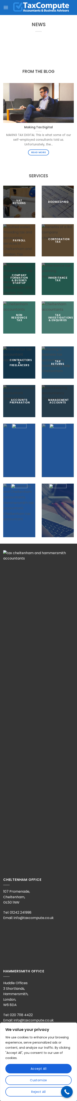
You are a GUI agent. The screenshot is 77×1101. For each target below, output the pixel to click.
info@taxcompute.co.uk (34, 917)
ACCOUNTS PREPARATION (20, 401)
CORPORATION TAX (59, 240)
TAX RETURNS (57, 362)
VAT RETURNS (19, 202)
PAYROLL (19, 240)
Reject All (38, 1092)
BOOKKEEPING (58, 201)
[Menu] (5, 7)
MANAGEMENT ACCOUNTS (58, 401)
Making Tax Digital (38, 127)
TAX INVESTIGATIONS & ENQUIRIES (60, 317)
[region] (38, 1062)
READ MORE (38, 152)
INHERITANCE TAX (58, 279)
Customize (38, 1080)
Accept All (38, 1068)
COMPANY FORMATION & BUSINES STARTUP (19, 278)
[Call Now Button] (67, 1092)
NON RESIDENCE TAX (19, 317)
